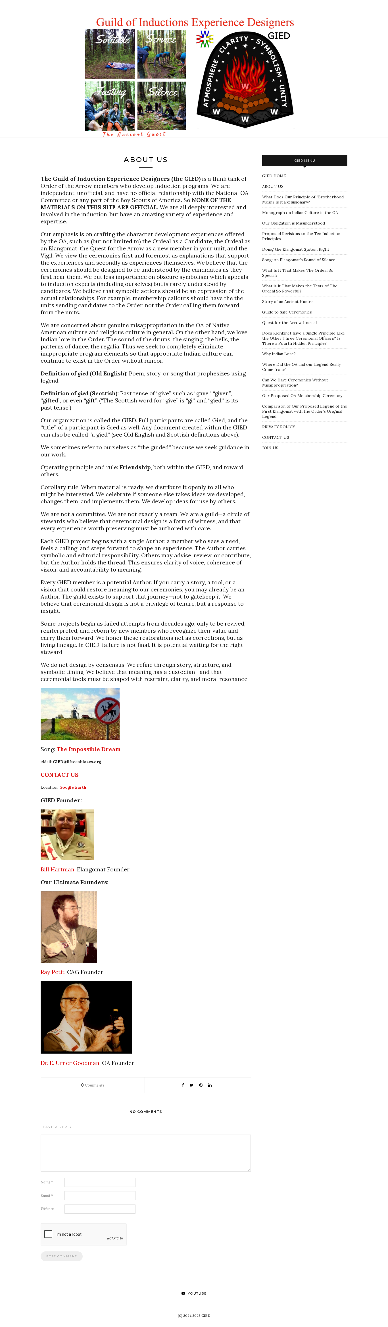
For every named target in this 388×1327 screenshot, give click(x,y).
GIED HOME (274, 175)
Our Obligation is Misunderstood (293, 223)
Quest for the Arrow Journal (289, 322)
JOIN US (270, 447)
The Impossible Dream (89, 749)
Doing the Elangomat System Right (295, 249)
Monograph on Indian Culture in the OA (300, 212)
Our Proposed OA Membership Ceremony (302, 395)
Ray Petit (52, 971)
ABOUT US (272, 186)
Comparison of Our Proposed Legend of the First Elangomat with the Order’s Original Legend (304, 411)
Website (47, 1208)
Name (47, 1182)
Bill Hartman (57, 869)
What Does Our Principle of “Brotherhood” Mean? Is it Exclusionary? (303, 199)
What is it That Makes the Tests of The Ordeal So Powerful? (299, 288)
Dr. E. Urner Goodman (70, 1062)
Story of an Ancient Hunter (287, 301)
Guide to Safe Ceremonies (287, 312)
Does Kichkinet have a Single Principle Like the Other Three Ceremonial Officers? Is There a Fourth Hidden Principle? (303, 338)
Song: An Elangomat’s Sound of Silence (298, 259)
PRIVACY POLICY (278, 426)
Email (47, 1195)
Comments (92, 1085)
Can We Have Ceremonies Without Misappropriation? (295, 382)
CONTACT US (275, 437)
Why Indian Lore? (279, 353)
